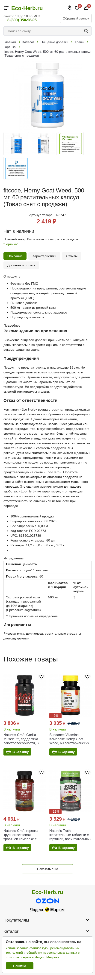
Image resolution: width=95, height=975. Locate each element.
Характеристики (44, 256)
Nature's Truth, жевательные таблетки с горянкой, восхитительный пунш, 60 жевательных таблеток (70, 839)
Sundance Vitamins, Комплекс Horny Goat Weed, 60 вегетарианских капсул (69, 741)
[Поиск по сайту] (87, 31)
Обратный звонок (76, 18)
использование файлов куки (27, 948)
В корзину (20, 752)
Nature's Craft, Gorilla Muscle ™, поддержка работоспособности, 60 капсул (21, 741)
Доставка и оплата (21, 265)
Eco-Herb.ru (27, 8)
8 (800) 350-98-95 (22, 20)
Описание (15, 256)
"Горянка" (10, 244)
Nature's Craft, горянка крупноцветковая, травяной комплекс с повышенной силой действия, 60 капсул (20, 839)
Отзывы (71, 256)
